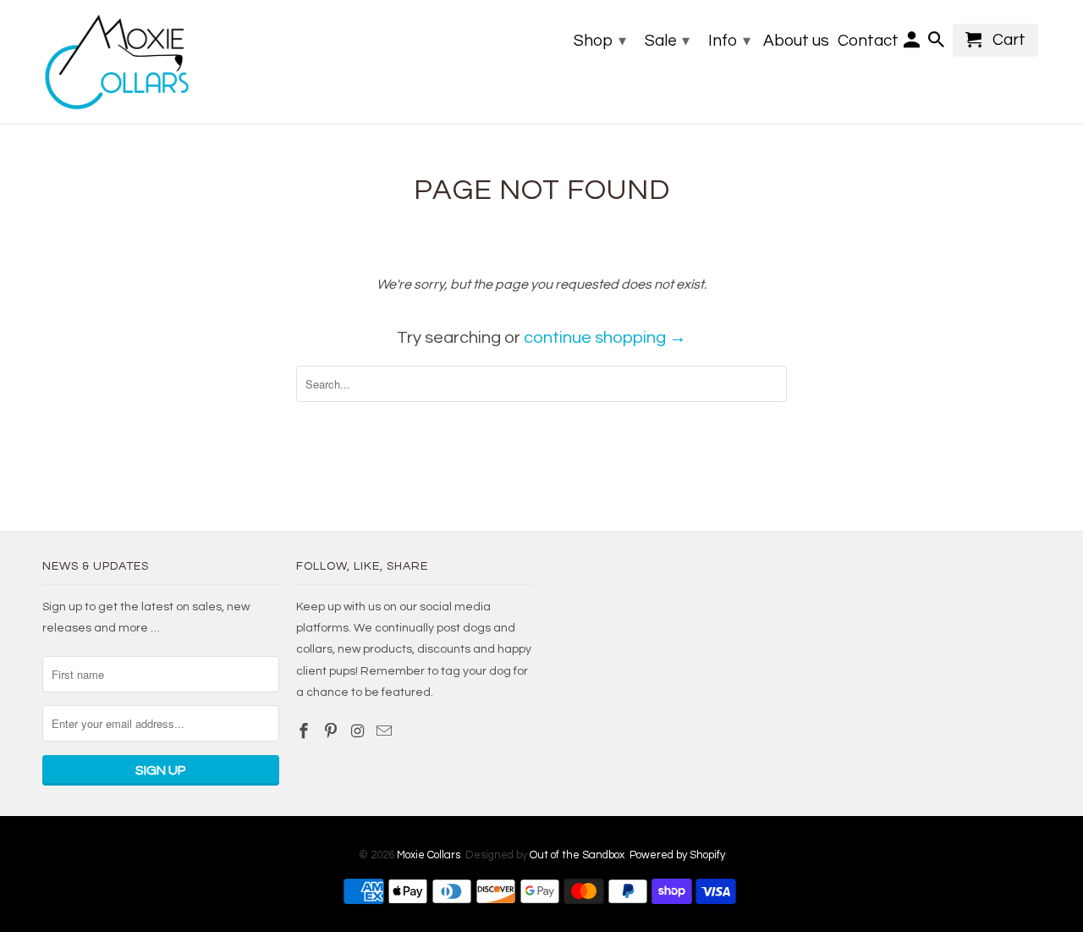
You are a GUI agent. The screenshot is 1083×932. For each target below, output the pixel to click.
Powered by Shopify (677, 855)
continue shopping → (605, 337)
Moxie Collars (428, 855)
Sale (667, 40)
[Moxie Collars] (116, 62)
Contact (868, 40)
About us (796, 40)
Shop (600, 40)
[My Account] (913, 43)
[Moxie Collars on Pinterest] (332, 732)
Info (729, 40)
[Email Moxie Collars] (386, 732)
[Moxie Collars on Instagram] (359, 732)
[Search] (938, 43)
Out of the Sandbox (577, 855)
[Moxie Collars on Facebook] (305, 732)
